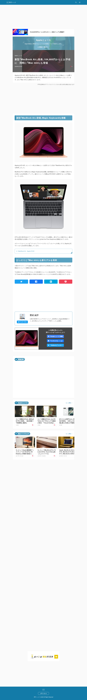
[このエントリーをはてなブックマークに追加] (51, 282)
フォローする (23, 322)
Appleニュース (18, 55)
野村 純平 (34, 315)
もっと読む (68, 403)
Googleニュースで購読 (56, 336)
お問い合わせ (43, 693)
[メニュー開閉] (79, 2)
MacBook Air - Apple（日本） (26, 251)
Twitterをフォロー (57, 345)
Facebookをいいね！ (56, 341)
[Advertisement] (43, 16)
